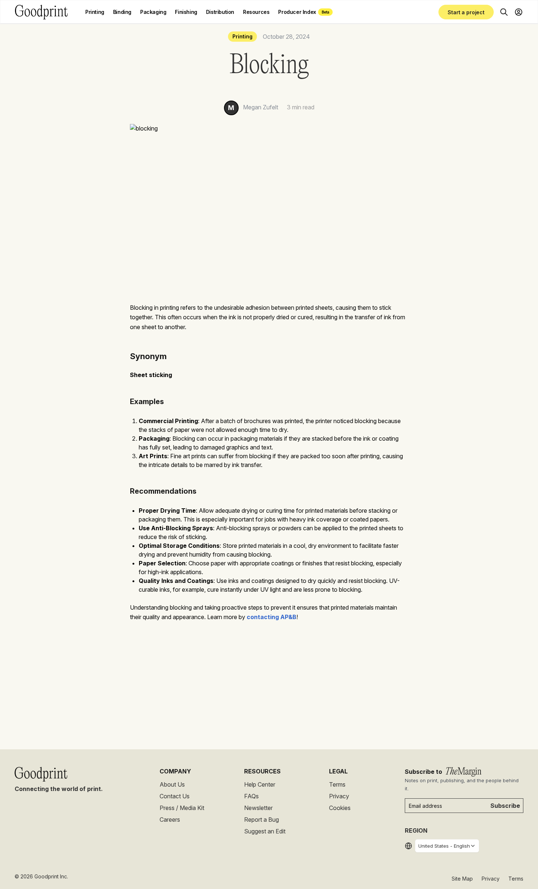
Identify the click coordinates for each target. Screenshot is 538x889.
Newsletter (258, 807)
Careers (170, 819)
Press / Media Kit (182, 807)
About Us (172, 784)
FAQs (251, 796)
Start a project (466, 12)
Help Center (259, 784)
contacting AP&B (271, 617)
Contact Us (175, 796)
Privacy (339, 796)
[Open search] (504, 12)
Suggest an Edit (264, 831)
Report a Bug (261, 819)
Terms (337, 784)
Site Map (462, 878)
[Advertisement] (269, 683)
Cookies (340, 807)
